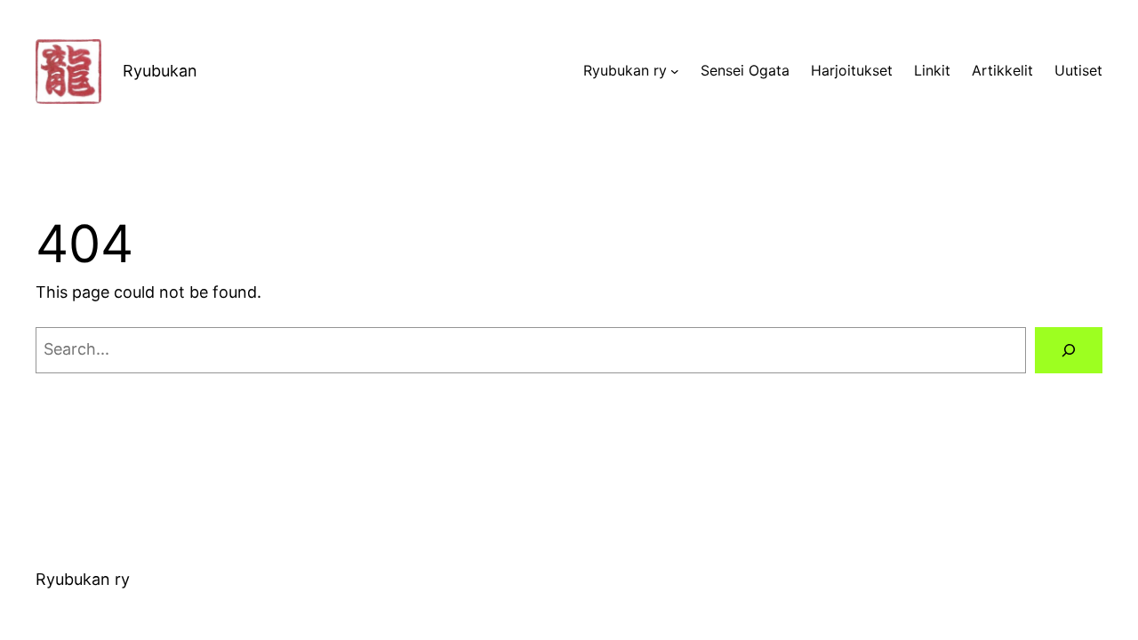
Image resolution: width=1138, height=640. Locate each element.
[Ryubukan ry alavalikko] (674, 71)
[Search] (1068, 350)
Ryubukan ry (83, 579)
